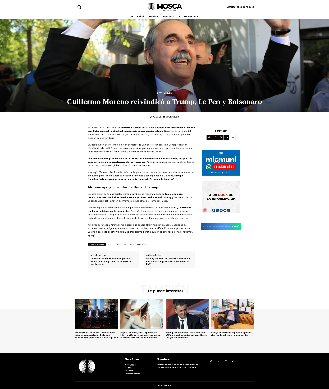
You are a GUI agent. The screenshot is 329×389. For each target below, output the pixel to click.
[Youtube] (233, 361)
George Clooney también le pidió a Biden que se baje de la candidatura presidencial (110, 261)
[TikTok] (219, 361)
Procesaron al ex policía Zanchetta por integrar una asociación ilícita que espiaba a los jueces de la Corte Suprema (96, 335)
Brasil (110, 244)
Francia (131, 244)
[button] (79, 7)
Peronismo (141, 244)
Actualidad (164, 93)
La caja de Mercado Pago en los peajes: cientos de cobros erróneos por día (231, 333)
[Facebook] (215, 137)
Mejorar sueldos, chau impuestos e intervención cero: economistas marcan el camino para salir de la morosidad (140, 335)
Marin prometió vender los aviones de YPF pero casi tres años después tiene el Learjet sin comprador (187, 335)
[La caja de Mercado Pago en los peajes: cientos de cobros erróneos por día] (232, 314)
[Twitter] (220, 137)
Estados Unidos (120, 244)
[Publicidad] (221, 163)
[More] (233, 137)
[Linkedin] (226, 137)
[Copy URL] (209, 137)
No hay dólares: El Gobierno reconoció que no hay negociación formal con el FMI (168, 261)
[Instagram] (211, 361)
